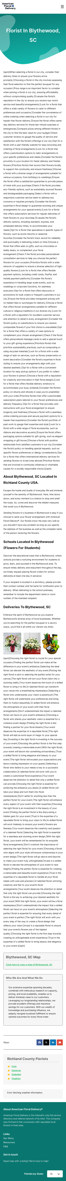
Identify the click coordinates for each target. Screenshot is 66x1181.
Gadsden (16, 1074)
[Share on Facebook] (40, 1042)
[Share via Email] (60, 1042)
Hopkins (16, 1078)
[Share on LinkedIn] (53, 1042)
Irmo (14, 1066)
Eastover (16, 1070)
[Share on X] (46, 1042)
